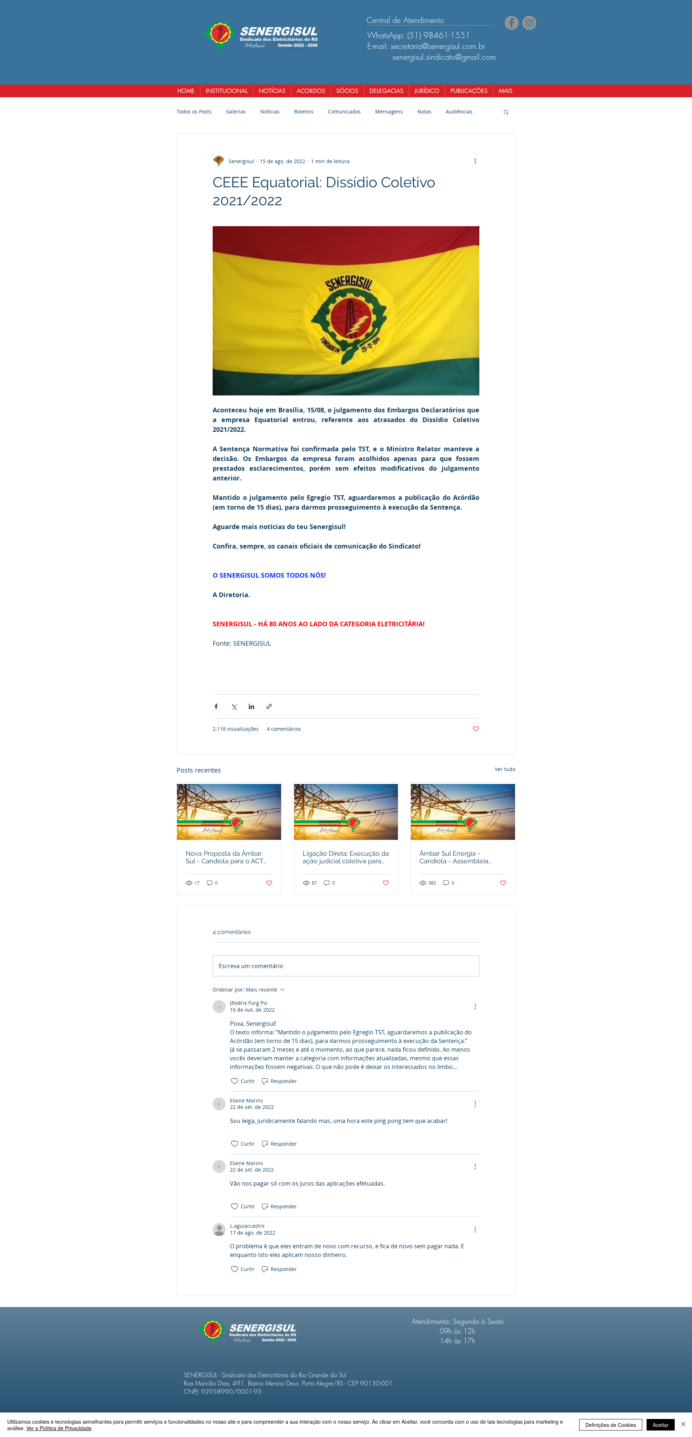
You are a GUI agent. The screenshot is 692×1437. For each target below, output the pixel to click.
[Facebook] (512, 23)
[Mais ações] (475, 161)
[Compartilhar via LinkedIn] (251, 706)
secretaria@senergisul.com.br (438, 46)
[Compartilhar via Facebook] (216, 706)
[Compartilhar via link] (269, 706)
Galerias (236, 111)
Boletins (304, 111)
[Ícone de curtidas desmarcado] (234, 1081)
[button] (506, 112)
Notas (424, 111)
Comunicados (344, 111)
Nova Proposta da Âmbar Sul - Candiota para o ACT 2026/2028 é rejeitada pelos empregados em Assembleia (228, 857)
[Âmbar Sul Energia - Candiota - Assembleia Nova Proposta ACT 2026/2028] (463, 812)
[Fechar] (683, 1424)
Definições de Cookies (610, 1424)
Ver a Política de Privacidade (59, 1428)
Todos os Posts (194, 111)
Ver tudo (505, 769)
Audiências (459, 111)
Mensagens (389, 111)
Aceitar (661, 1424)
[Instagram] (529, 23)
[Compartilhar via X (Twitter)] (233, 706)
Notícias (270, 111)
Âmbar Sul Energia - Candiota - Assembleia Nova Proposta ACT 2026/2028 (454, 857)
